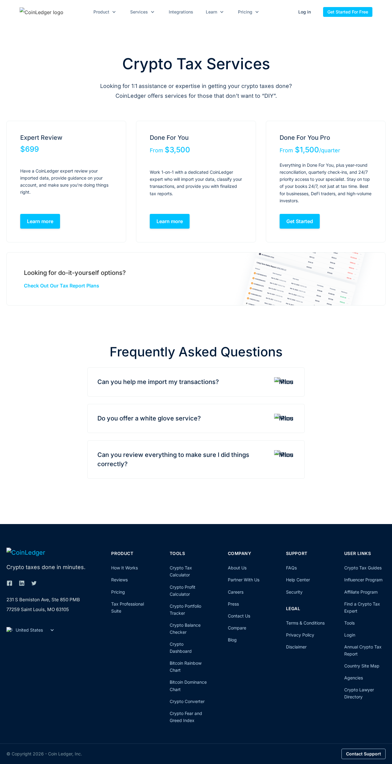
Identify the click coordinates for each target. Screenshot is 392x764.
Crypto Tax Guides (363, 567)
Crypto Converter (187, 701)
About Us (237, 567)
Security (294, 592)
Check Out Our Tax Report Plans (61, 285)
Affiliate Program (361, 592)
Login (349, 634)
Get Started (299, 221)
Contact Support (363, 753)
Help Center (298, 579)
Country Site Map (361, 665)
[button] (104, 12)
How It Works (124, 567)
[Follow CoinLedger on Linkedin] (22, 583)
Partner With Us (243, 579)
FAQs (291, 567)
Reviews (119, 579)
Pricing (118, 592)
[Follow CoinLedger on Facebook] (9, 583)
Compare (237, 627)
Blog (232, 639)
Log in (304, 11)
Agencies (353, 677)
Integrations (181, 12)
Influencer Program (363, 579)
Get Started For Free (347, 11)
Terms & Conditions (305, 622)
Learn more (40, 221)
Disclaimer (296, 646)
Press (233, 603)
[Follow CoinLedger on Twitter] (34, 583)
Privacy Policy (300, 634)
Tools (349, 622)
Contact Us (239, 615)
